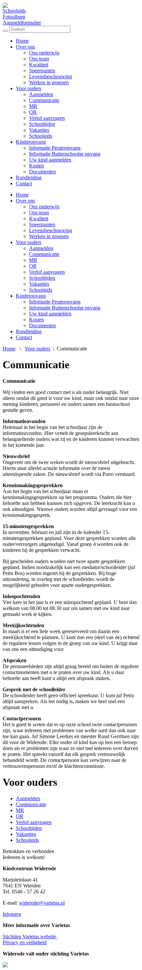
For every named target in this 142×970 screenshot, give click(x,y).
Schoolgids (14, 11)
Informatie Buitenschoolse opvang (64, 154)
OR (33, 112)
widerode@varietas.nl (42, 903)
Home (22, 41)
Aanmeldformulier (22, 22)
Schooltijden (42, 124)
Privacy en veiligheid (25, 942)
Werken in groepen (49, 82)
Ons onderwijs (44, 52)
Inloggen (12, 914)
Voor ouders (28, 88)
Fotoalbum (14, 16)
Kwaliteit (38, 64)
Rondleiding (29, 177)
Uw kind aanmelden (50, 159)
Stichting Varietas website (30, 936)
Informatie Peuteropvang (55, 148)
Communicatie (44, 100)
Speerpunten (42, 70)
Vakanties (39, 130)
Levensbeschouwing (50, 76)
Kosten (36, 165)
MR (33, 106)
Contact (24, 183)
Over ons (25, 47)
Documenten (42, 171)
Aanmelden (41, 94)
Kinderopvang (31, 142)
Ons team (39, 58)
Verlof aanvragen (47, 118)
